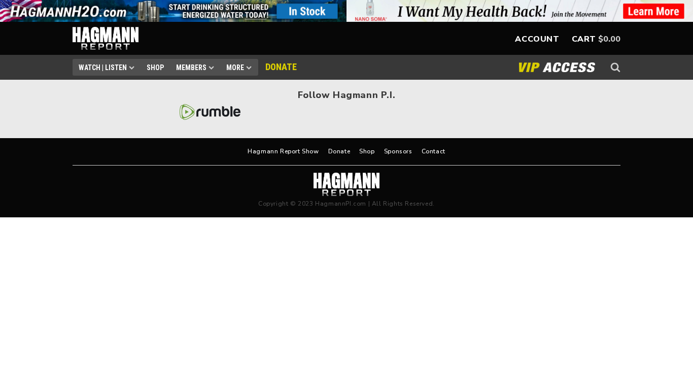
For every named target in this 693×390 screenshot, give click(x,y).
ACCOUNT (537, 39)
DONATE (281, 66)
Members (191, 67)
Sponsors (398, 151)
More (235, 67)
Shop (155, 67)
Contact (433, 151)
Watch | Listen (103, 67)
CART (584, 39)
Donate (339, 151)
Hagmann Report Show (283, 151)
